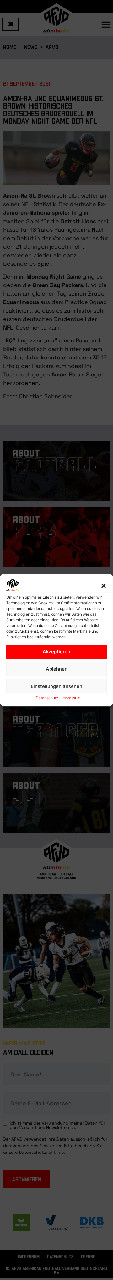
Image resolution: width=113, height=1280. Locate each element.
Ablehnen (56, 669)
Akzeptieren (56, 652)
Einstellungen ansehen (56, 686)
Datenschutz (47, 698)
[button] (103, 586)
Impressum (71, 698)
